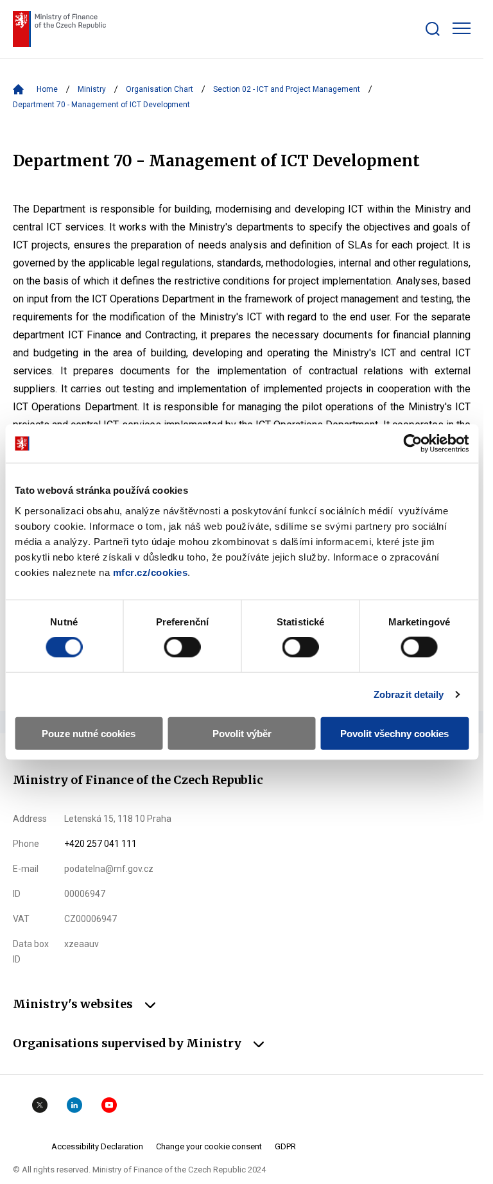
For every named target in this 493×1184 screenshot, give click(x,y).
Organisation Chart (159, 89)
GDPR (285, 1146)
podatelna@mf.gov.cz (108, 869)
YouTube (109, 1105)
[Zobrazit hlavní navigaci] (462, 28)
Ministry (92, 89)
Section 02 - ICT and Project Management (286, 89)
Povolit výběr (242, 732)
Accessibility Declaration (97, 1146)
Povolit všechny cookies (394, 732)
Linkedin (74, 1105)
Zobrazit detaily (409, 694)
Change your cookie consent (209, 1146)
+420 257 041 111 (100, 844)
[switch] (182, 647)
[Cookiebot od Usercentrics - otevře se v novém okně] (412, 443)
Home (47, 89)
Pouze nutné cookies (88, 732)
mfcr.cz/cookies (150, 571)
